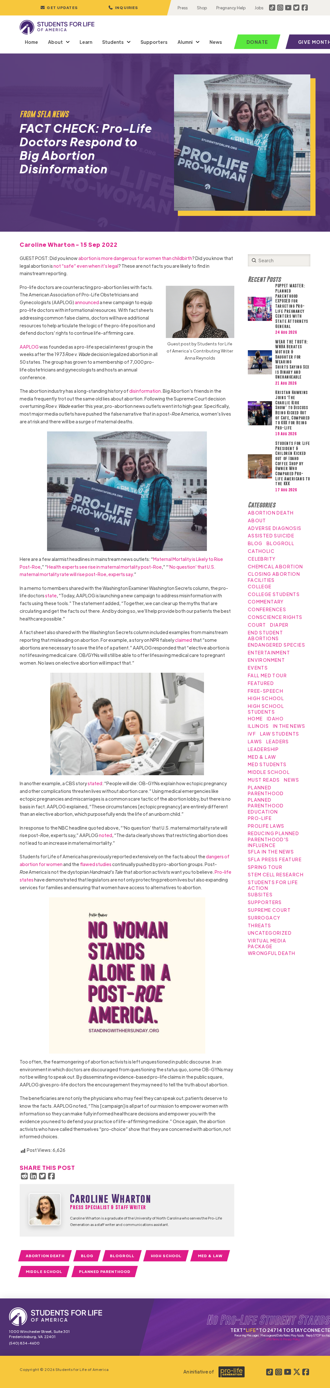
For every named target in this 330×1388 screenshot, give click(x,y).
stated (95, 783)
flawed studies (96, 864)
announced (87, 302)
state (51, 595)
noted (105, 835)
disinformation (145, 391)
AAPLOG (29, 347)
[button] (123, 8)
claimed (183, 640)
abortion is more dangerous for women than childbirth (135, 258)
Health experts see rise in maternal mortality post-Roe (104, 567)
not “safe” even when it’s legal (85, 266)
